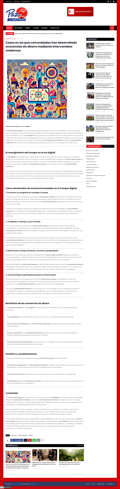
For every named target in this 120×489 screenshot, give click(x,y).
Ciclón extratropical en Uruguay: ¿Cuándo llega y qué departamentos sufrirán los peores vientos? (104, 106)
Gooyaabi (33, 484)
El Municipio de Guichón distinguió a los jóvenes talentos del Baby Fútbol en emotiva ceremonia (104, 95)
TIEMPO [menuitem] (27, 28)
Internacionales (22, 435)
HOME (88, 484)
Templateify (16, 484)
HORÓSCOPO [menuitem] (54, 28)
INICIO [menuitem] (9, 28)
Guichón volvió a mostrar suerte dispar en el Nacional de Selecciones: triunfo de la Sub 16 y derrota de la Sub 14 (104, 117)
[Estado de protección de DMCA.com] (5, 488)
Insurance (89, 178)
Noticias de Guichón (92, 150)
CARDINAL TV (110, 484)
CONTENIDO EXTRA (94, 146)
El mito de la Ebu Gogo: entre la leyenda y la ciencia (104, 138)
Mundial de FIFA (91, 186)
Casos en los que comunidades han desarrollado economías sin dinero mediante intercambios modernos (18, 466)
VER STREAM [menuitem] (18, 28)
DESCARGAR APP (25, 1)
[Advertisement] (80, 20)
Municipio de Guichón (92, 156)
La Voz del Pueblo (91, 164)
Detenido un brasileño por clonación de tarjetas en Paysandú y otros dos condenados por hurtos (103, 55)
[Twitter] (26, 440)
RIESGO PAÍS (101, 484)
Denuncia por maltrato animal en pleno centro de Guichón (104, 45)
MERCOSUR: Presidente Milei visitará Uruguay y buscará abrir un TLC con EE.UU (44, 464)
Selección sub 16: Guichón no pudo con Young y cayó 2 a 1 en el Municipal (39, 33)
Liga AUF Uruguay (91, 181)
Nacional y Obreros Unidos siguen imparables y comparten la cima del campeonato (104, 128)
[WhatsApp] (34, 440)
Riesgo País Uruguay (92, 167)
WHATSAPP (17, 1)
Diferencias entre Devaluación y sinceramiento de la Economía (69, 463)
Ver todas (80, 445)
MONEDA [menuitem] (44, 28)
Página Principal (10, 39)
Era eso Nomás (90, 161)
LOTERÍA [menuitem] (36, 28)
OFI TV (88, 184)
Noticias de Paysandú (93, 153)
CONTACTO (9, 1)
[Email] (38, 440)
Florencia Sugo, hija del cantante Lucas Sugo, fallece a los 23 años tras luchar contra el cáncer (103, 75)
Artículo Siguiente (77, 474)
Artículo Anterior (12, 474)
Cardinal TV (89, 173)
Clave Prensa (90, 170)
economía (20, 39)
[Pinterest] (30, 440)
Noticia (31, 435)
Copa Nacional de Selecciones (95, 175)
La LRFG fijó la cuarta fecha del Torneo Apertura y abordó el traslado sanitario (104, 85)
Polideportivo (90, 159)
